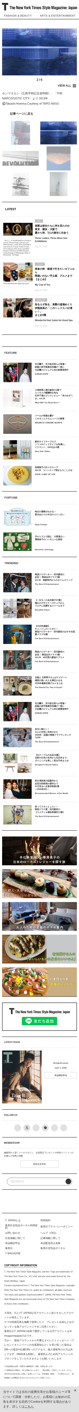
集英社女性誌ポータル (52, 1248)
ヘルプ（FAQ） (49, 1232)
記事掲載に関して (50, 1238)
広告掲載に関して (15, 1238)
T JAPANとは (13, 1220)
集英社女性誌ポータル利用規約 (21, 1226)
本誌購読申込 (60, 1075)
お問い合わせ (12, 1232)
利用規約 (45, 1220)
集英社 (9, 1248)
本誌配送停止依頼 (50, 1243)
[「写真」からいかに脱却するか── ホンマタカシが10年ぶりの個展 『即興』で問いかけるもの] (39, 113)
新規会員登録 (39, 1164)
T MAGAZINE (13, 1253)
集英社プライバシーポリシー (56, 1226)
